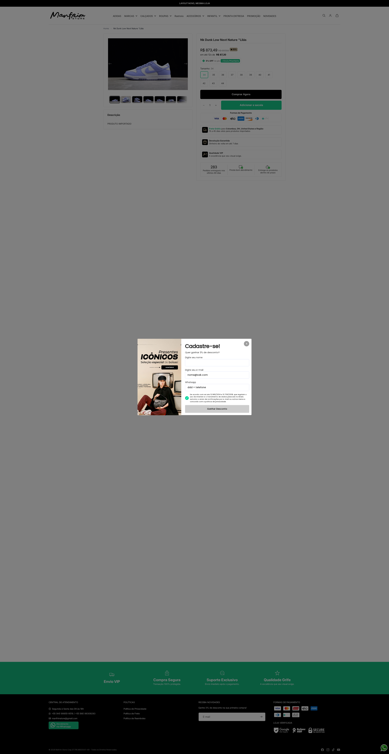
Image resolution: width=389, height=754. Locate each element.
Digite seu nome (194, 357)
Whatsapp (190, 382)
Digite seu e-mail (194, 370)
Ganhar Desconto (217, 409)
